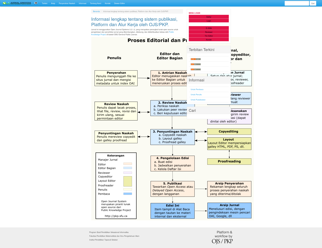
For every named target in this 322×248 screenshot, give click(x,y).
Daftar (208, 17)
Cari (313, 3)
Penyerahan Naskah (67, 3)
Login (209, 20)
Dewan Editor (119, 3)
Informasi (82, 3)
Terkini (44, 3)
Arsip (53, 3)
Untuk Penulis (196, 94)
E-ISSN (209, 28)
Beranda (96, 11)
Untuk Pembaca (197, 89)
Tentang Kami (95, 3)
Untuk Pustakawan (198, 99)
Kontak (107, 3)
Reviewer (209, 32)
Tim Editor (209, 36)
